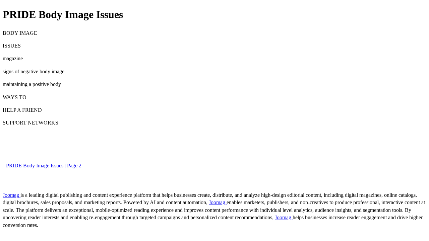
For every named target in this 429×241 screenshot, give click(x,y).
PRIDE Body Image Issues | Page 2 (43, 165)
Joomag (11, 195)
